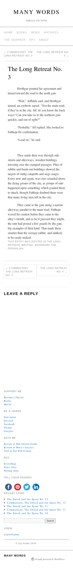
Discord (8, 420)
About (44, 39)
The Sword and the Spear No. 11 (27, 506)
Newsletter (10, 417)
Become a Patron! (14, 397)
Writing (27, 245)
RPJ (32, 39)
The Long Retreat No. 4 (53, 270)
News (35, 32)
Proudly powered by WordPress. (50, 559)
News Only (10, 467)
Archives (51, 32)
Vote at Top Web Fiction (18, 450)
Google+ (9, 431)
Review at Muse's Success (19, 447)
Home (8, 32)
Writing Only (11, 470)
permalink (16, 248)
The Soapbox (15, 39)
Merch (7, 404)
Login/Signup (11, 534)
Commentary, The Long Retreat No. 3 (19, 272)
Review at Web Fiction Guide (20, 443)
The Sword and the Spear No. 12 (27, 499)
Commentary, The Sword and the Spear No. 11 (36, 509)
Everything (10, 463)
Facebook (9, 424)
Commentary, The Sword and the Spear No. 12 (36, 502)
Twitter (8, 427)
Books (22, 32)
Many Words (36, 12)
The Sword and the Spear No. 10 (27, 513)
